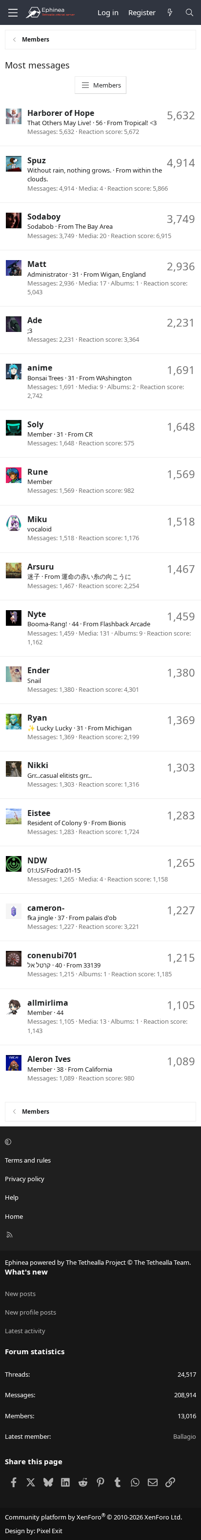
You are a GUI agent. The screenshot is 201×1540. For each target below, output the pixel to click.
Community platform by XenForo (93, 1517)
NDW (37, 860)
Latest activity (25, 1330)
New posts (20, 1293)
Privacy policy (24, 1178)
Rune (37, 471)
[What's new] (170, 12)
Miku (37, 519)
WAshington (114, 378)
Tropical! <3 (140, 122)
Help (12, 1197)
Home (14, 1216)
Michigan (118, 728)
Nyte (36, 614)
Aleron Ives (49, 1059)
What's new (26, 1271)
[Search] (189, 12)
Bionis (117, 822)
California (98, 1069)
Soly (35, 424)
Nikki (37, 765)
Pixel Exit (49, 1530)
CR (89, 434)
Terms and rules (28, 1160)
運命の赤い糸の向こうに (96, 576)
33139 (91, 965)
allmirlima (47, 1002)
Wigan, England (123, 274)
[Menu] (12, 12)
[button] (99, 1141)
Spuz (36, 160)
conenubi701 (52, 955)
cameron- (45, 907)
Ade (34, 320)
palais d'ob (101, 917)
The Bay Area (94, 226)
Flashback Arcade (125, 623)
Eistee (38, 813)
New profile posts (30, 1312)
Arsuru (40, 566)
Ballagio (184, 1436)
